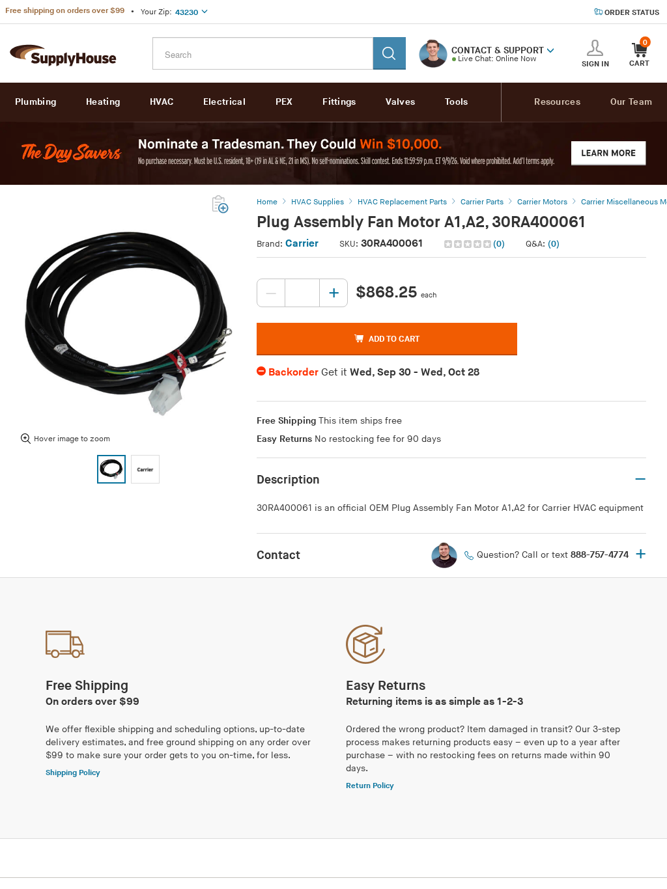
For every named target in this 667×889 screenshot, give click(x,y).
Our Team (631, 101)
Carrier (302, 244)
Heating (103, 101)
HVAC (161, 101)
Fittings (339, 101)
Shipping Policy (73, 773)
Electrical (224, 101)
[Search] (389, 53)
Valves (400, 101)
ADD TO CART (394, 339)
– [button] (640, 479)
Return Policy (370, 786)
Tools (456, 101)
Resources (557, 101)
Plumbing (35, 101)
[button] (550, 49)
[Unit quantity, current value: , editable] (302, 293)
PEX (284, 101)
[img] (468, 244)
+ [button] (640, 555)
